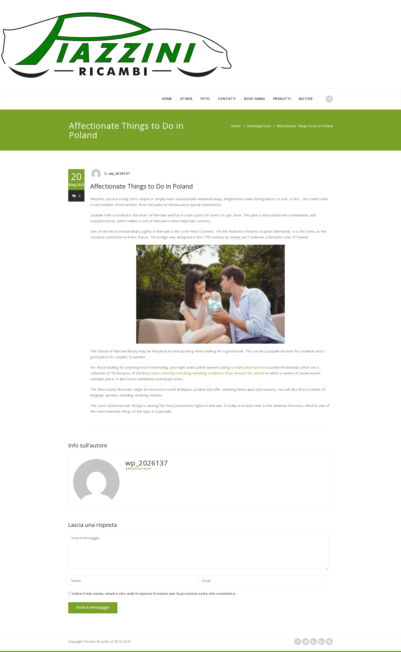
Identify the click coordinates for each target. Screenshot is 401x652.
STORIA (186, 98)
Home (236, 125)
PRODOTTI (282, 98)
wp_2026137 (119, 173)
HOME (167, 98)
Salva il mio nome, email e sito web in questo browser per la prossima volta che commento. (154, 593)
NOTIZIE (306, 98)
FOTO (205, 98)
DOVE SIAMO (254, 98)
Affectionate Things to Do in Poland (141, 186)
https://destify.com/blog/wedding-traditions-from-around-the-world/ (208, 373)
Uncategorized (258, 125)
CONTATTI (227, 98)
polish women (254, 367)
